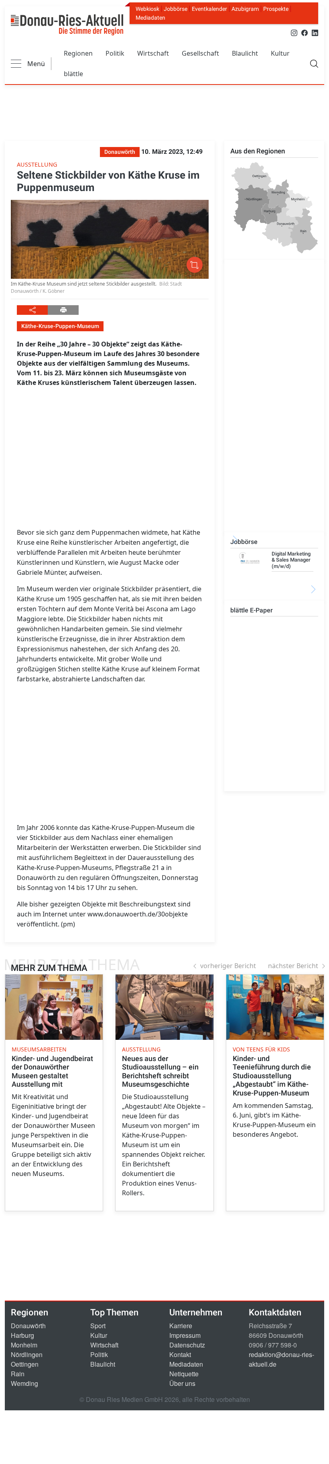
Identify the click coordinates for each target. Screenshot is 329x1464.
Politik (115, 53)
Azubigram (245, 9)
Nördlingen (27, 1354)
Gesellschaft (200, 53)
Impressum (185, 1335)
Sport (98, 1325)
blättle (73, 73)
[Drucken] (63, 310)
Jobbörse (175, 9)
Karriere (180, 1325)
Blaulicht (245, 53)
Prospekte (275, 9)
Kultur (280, 53)
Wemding (24, 1383)
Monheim (24, 1344)
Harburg (22, 1335)
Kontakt (180, 1354)
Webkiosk (147, 9)
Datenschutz (187, 1344)
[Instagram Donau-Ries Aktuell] (294, 32)
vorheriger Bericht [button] (228, 965)
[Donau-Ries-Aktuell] (67, 24)
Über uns (182, 1383)
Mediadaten (150, 17)
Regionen (78, 53)
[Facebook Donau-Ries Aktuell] (304, 32)
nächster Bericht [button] (293, 965)
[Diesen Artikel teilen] (32, 310)
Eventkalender (209, 9)
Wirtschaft (153, 53)
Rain (17, 1373)
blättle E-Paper (251, 610)
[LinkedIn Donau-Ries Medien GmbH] (315, 32)
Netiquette (184, 1373)
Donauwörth (28, 1325)
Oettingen (25, 1364)
